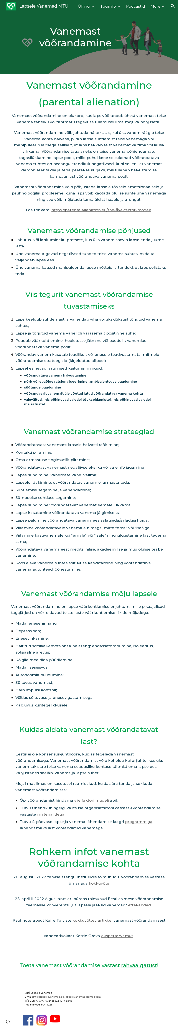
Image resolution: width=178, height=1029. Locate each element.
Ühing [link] (84, 6)
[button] (173, 6)
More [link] (155, 6)
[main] (75, 37)
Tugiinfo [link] (108, 6)
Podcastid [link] (135, 6)
